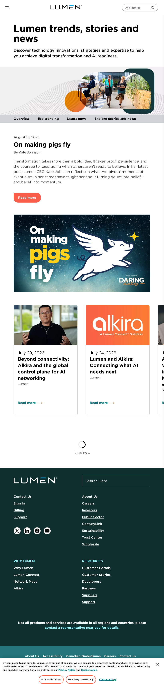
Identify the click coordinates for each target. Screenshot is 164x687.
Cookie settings (107, 679)
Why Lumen (23, 568)
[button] (7, 8)
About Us (89, 496)
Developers (91, 581)
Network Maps (25, 581)
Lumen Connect (26, 575)
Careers (88, 503)
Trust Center (92, 537)
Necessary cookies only (81, 679)
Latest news (76, 119)
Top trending (48, 119)
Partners (89, 588)
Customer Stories (96, 575)
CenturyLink (92, 524)
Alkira (18, 588)
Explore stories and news (115, 119)
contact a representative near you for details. (82, 627)
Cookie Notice (89, 670)
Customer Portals (96, 568)
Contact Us (23, 496)
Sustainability (93, 531)
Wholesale (90, 544)
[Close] (157, 664)
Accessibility (53, 656)
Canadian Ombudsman (83, 656)
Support (20, 517)
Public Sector (93, 517)
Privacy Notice (66, 670)
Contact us (127, 656)
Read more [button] (27, 198)
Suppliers (89, 595)
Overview (22, 119)
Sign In (19, 503)
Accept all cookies (51, 679)
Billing (19, 510)
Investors (89, 510)
